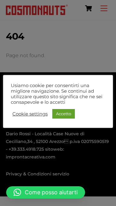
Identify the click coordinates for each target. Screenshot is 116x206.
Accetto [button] (63, 113)
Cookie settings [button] (30, 114)
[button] (45, 192)
